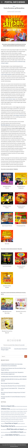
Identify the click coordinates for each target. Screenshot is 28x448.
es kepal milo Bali (12, 409)
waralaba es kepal (16, 432)
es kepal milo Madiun (12, 417)
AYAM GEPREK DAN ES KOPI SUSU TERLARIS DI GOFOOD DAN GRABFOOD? (12, 373)
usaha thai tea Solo (7, 432)
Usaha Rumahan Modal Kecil (20, 348)
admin (19, 11)
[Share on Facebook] (10, 340)
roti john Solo (5, 429)
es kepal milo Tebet (16, 421)
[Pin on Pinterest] (17, 340)
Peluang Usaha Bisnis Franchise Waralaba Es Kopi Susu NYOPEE (13, 397)
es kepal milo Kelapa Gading (21, 416)
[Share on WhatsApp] (8, 340)
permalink (22, 345)
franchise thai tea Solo (19, 426)
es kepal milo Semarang (9, 421)
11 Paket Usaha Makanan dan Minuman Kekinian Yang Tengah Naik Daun (13, 369)
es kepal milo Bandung (19, 409)
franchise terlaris (8, 426)
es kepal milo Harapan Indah (9, 414)
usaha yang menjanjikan (6, 74)
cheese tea (5, 409)
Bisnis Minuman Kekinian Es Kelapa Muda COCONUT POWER (13, 393)
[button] (2, 2)
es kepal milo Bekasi (6, 411)
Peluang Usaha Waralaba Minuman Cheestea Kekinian (13, 385)
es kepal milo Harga (17, 414)
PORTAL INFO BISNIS (15, 2)
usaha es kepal (18, 429)
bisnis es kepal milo (7, 406)
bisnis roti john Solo (18, 406)
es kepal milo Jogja (14, 416)
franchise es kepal (11, 423)
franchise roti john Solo (21, 423)
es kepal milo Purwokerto (15, 419)
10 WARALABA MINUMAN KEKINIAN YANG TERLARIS (14, 376)
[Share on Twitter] (13, 340)
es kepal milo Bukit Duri (6, 412)
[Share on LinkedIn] (20, 340)
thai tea (10, 429)
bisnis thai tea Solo (24, 406)
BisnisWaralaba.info (5, 125)
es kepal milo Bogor (20, 411)
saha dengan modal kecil (18, 115)
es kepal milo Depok (20, 412)
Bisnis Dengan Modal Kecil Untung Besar (10, 383)
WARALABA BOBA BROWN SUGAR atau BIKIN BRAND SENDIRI (14, 379)
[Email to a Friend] (15, 340)
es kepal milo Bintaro (13, 411)
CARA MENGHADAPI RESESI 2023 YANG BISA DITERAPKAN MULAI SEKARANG (11, 364)
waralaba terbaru (12, 435)
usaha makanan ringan (10, 99)
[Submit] (25, 356)
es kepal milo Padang (7, 419)
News (14, 6)
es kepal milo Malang (19, 417)
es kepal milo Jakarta (7, 416)
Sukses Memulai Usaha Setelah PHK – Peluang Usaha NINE (13, 389)
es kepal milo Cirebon (13, 412)
